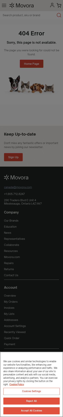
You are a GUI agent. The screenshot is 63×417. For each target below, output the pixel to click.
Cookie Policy (16, 384)
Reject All (31, 401)
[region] (31, 384)
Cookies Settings (31, 391)
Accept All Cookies (31, 410)
